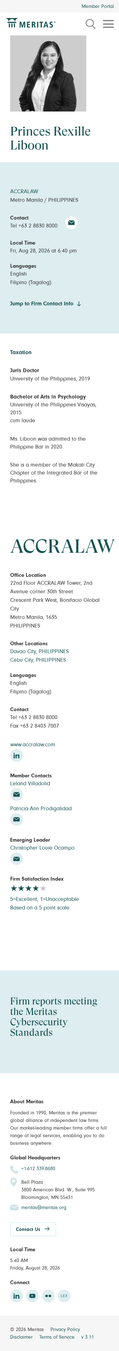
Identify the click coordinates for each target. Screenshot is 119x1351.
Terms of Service (57, 1337)
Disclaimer (22, 1337)
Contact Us (28, 1229)
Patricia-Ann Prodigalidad (41, 809)
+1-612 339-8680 (38, 1168)
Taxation (21, 352)
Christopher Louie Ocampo (42, 848)
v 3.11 (87, 1337)
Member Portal (98, 6)
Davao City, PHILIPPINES (39, 651)
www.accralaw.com (32, 745)
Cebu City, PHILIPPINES (38, 660)
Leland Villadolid (30, 784)
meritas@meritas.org (43, 1207)
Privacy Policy (65, 1329)
